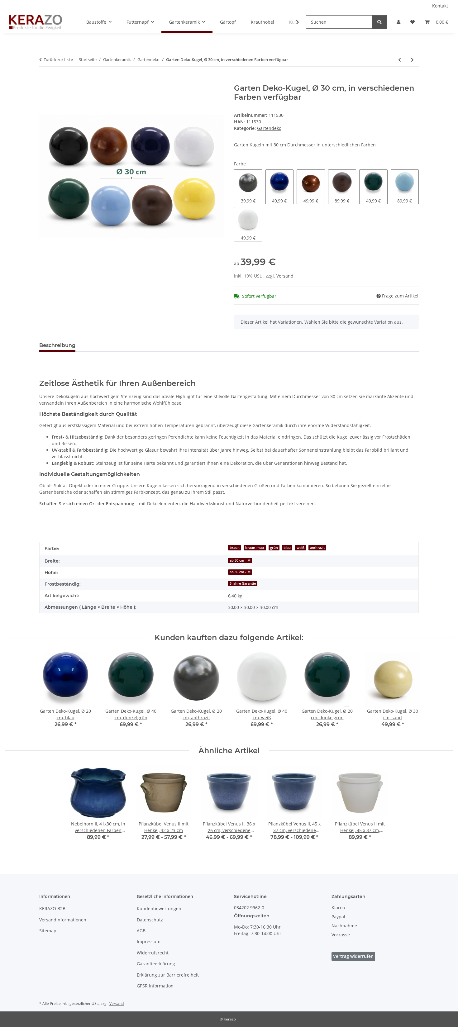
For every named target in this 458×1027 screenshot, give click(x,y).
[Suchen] (379, 22)
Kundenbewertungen (159, 908)
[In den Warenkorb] (44, 80)
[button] (398, 22)
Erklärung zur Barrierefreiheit (168, 975)
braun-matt (254, 547)
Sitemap (47, 931)
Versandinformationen (62, 920)
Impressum (148, 941)
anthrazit (317, 547)
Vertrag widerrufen (353, 956)
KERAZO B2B (52, 908)
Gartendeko (269, 128)
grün (274, 547)
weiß (300, 547)
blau (287, 547)
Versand (284, 276)
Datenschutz (150, 920)
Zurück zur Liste (58, 59)
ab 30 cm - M (240, 560)
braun (235, 547)
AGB (141, 931)
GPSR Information (155, 986)
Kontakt (440, 6)
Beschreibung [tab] (57, 345)
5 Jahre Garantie (243, 583)
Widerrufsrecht (153, 953)
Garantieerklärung (156, 964)
